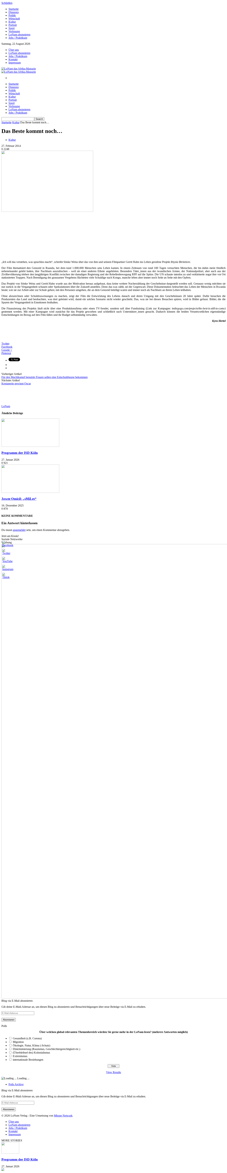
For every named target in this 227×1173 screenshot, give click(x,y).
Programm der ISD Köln (19, 453)
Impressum (15, 62)
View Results (113, 1072)
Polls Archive (16, 1084)
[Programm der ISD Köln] (30, 445)
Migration (18, 1041)
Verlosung (14, 31)
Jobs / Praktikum (18, 37)
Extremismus (20, 1056)
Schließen (6, 2)
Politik (12, 15)
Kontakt (13, 59)
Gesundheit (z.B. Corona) (27, 1038)
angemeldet (19, 529)
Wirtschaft (14, 18)
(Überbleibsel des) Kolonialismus (31, 1052)
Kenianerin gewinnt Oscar (16, 383)
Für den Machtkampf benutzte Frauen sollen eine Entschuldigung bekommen (44, 377)
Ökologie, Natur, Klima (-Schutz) (31, 1045)
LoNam (5, 406)
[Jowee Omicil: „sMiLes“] (30, 491)
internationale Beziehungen (28, 1059)
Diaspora (14, 12)
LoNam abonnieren (19, 34)
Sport (12, 28)
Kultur (12, 21)
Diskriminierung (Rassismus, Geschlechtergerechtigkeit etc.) (46, 1049)
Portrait (13, 24)
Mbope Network (63, 1115)
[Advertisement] (28, 234)
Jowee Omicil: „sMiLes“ (19, 499)
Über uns (14, 49)
